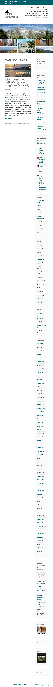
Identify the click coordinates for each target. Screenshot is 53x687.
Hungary (43, 593)
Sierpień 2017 (40, 490)
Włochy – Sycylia (41, 325)
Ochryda (27, 123)
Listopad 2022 (40, 354)
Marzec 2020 (40, 390)
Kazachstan (40, 255)
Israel (38, 595)
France (38, 590)
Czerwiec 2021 (40, 368)
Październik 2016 (41, 526)
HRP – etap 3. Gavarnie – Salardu (40, 110)
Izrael (38, 252)
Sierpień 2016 (40, 533)
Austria (43, 583)
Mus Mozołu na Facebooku (41, 62)
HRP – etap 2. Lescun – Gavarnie (40, 119)
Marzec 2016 (40, 551)
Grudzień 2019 (40, 401)
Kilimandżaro (40, 259)
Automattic (36, 684)
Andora (39, 205)
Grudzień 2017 (40, 476)
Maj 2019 (39, 419)
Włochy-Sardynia (41, 330)
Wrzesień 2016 (40, 530)
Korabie (26, 97)
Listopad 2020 (40, 386)
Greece (38, 593)
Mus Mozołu (11, 16)
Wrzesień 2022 (40, 361)
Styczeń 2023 (40, 351)
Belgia (38, 212)
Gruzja (38, 245)
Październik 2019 (41, 408)
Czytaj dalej (9, 118)
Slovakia (39, 606)
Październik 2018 (41, 444)
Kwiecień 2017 (40, 505)
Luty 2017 (39, 512)
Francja (39, 229)
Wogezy (39, 313)
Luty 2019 (39, 429)
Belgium (39, 585)
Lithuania (39, 597)
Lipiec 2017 (40, 494)
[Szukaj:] (41, 672)
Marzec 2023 (40, 347)
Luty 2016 (39, 555)
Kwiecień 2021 (40, 372)
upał (6, 124)
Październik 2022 (41, 358)
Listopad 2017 (40, 479)
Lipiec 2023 (40, 343)
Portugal (43, 602)
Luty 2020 (39, 393)
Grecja (38, 241)
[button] (40, 655)
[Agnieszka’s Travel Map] (41, 578)
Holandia (39, 248)
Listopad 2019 (40, 404)
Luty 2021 (39, 379)
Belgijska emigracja (32, 13)
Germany (39, 592)
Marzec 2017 (40, 508)
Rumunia (39, 298)
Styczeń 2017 (40, 515)
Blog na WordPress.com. (19, 684)
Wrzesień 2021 (40, 365)
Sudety (38, 302)
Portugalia (39, 295)
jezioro (14, 123)
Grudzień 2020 (40, 383)
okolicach (8, 99)
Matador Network (41, 615)
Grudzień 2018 (40, 436)
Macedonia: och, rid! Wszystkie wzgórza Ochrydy (17, 82)
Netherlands (40, 600)
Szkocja (39, 305)
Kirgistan (39, 262)
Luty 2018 (39, 469)
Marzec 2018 (40, 465)
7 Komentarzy (12, 124)
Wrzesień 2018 (40, 447)
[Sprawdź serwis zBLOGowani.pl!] (41, 643)
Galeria (37, 9)
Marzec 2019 (40, 426)
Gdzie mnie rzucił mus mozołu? (39, 11)
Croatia (43, 585)
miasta (23, 123)
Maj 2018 (39, 458)
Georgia (43, 590)
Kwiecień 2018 (40, 462)
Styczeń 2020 (40, 397)
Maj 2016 (39, 544)
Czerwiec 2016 (40, 540)
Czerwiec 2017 (40, 497)
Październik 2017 (41, 483)
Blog (26, 7)
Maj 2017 (39, 501)
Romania (39, 604)
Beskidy (39, 221)
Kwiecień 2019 (40, 422)
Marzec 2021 (40, 376)
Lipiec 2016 (40, 537)
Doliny (44, 7)
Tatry (38, 309)
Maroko (39, 287)
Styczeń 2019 (40, 433)
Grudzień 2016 (40, 519)
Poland (38, 602)
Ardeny (39, 209)
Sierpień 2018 (40, 451)
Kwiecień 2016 (40, 547)
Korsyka (39, 277)
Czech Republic (41, 586)
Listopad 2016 (40, 522)
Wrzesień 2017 (40, 487)
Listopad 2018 (40, 440)
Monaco (39, 599)
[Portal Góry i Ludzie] (41, 635)
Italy (41, 595)
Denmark (39, 588)
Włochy (39, 322)
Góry (37, 7)
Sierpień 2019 (40, 411)
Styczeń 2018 (40, 472)
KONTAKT (45, 9)
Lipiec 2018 (40, 454)
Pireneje (39, 291)
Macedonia (7, 89)
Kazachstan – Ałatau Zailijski (33, 15)
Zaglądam (45, 13)
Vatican (39, 609)
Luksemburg (40, 280)
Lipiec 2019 (40, 415)
